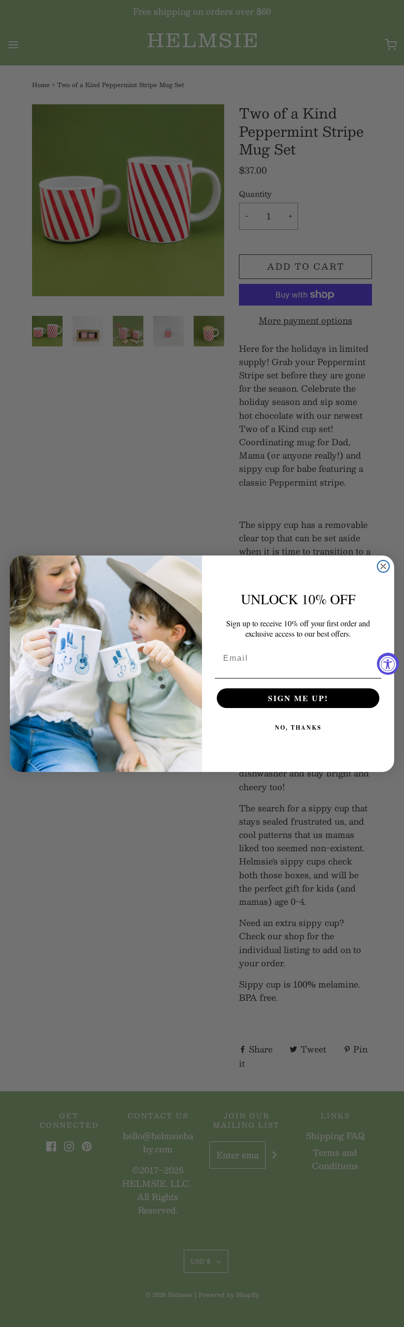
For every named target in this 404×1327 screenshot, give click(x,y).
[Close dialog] (383, 566)
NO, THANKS (298, 727)
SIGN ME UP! (298, 698)
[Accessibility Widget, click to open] (388, 663)
